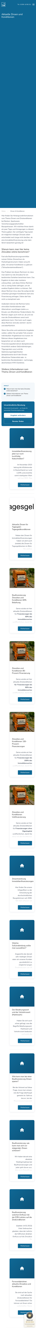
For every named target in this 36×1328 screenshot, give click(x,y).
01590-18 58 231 (25, 4)
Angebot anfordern (18, 415)
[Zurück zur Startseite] (3, 4)
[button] (33, 4)
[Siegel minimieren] (34, 1315)
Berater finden (18, 421)
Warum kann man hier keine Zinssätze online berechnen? (18, 390)
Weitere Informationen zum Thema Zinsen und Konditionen (17, 394)
